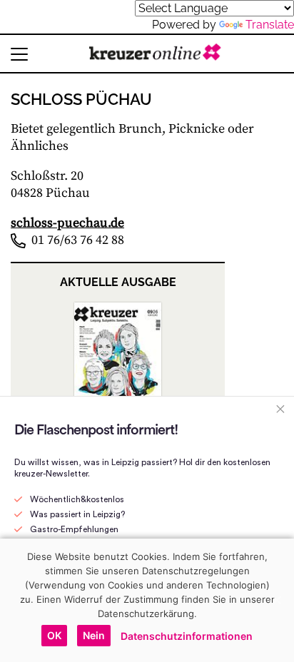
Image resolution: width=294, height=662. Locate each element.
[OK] (276, 600)
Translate (269, 24)
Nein (94, 635)
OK (54, 635)
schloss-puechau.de (67, 223)
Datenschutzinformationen (187, 636)
